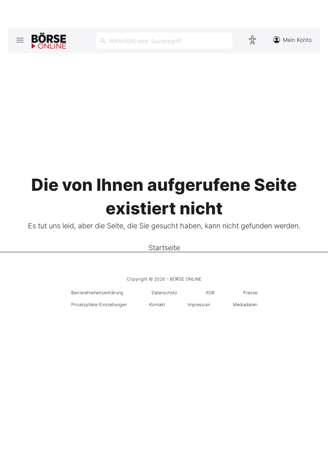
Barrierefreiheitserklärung (97, 292)
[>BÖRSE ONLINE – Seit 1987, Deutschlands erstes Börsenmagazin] (49, 41)
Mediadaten (245, 304)
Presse (250, 292)
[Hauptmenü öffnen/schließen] (20, 40)
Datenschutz (164, 292)
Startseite (164, 247)
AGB (210, 292)
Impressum (199, 304)
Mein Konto (297, 39)
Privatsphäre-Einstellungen (99, 304)
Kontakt (157, 304)
